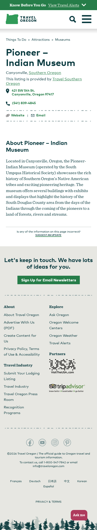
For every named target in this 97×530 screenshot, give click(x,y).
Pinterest (67, 442)
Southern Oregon (45, 72)
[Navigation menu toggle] (86, 19)
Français (16, 481)
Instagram (55, 442)
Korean (82, 481)
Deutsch (34, 481)
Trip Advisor (67, 388)
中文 (67, 481)
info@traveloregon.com (48, 466)
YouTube (42, 442)
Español (48, 486)
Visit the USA (62, 366)
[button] (78, 515)
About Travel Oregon (21, 314)
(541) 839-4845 (24, 103)
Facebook (30, 442)
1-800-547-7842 (55, 462)
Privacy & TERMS (48, 501)
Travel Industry (16, 386)
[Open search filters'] (72, 20)
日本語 (52, 481)
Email (40, 115)
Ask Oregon (59, 314)
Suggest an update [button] (48, 235)
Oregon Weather (63, 335)
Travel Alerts (59, 343)
